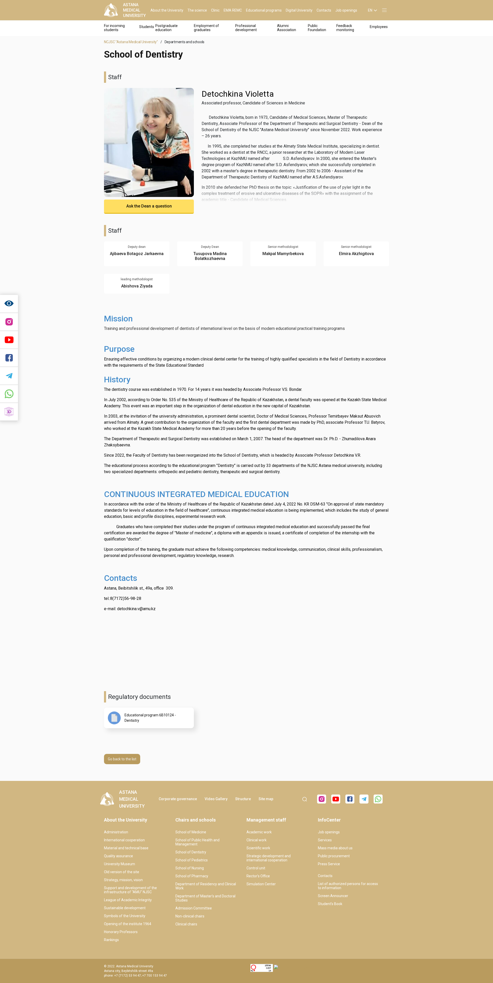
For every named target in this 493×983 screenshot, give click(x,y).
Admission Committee (193, 908)
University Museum (119, 864)
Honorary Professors (121, 932)
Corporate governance (178, 799)
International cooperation (124, 840)
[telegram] (9, 376)
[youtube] (335, 799)
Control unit (255, 868)
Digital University (299, 10)
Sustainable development (125, 908)
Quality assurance (118, 856)
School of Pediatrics (191, 860)
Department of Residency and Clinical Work (205, 886)
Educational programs (264, 10)
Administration (116, 832)
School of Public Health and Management (197, 842)
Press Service (329, 864)
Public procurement (334, 856)
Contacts (324, 10)
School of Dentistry (190, 852)
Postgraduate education (166, 28)
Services (325, 840)
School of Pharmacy (191, 876)
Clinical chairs (186, 924)
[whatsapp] (9, 394)
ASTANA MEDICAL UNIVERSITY (134, 10)
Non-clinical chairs (189, 916)
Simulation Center (261, 884)
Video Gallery (216, 799)
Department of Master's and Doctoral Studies (205, 898)
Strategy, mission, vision (123, 880)
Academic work (259, 832)
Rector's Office (258, 876)
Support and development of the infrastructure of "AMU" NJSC (130, 890)
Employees (379, 27)
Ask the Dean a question (149, 206)
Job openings (346, 10)
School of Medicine (190, 832)
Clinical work (256, 840)
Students (146, 27)
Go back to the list (122, 759)
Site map (266, 799)
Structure (243, 799)
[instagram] (9, 322)
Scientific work (258, 848)
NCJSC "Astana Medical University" (131, 42)
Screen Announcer (333, 896)
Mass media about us (335, 848)
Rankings (111, 940)
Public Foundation (317, 28)
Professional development (246, 28)
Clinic (215, 10)
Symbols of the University (124, 916)
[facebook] (349, 799)
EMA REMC (233, 10)
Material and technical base (126, 848)
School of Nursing (189, 868)
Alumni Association (286, 28)
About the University (166, 10)
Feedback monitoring (345, 28)
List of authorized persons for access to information (348, 886)
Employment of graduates (206, 28)
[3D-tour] (9, 412)
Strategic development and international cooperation (268, 858)
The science (197, 10)
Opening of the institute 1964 (127, 924)
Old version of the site (121, 872)
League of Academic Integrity (128, 900)
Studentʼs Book (330, 904)
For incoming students (114, 28)
